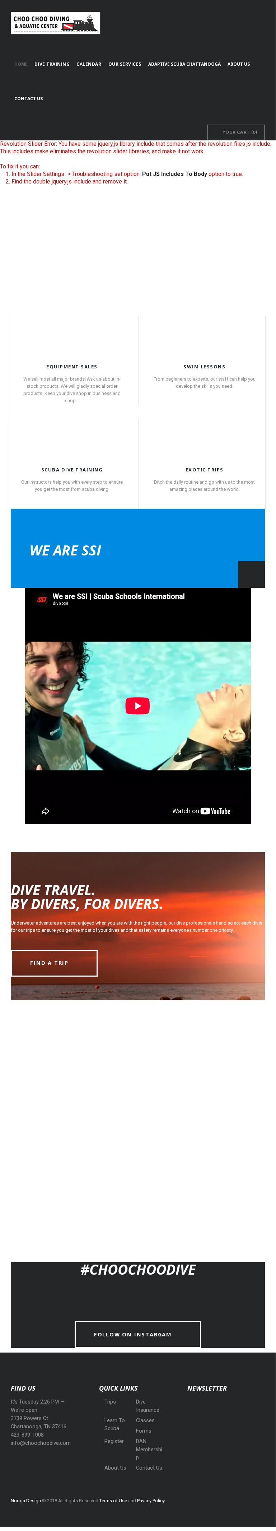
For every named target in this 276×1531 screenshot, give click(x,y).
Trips (110, 1402)
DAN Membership (149, 1449)
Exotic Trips (205, 469)
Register (114, 1441)
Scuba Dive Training (72, 469)
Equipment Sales (72, 366)
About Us (115, 1468)
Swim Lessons (204, 366)
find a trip (49, 962)
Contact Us (149, 1468)
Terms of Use (113, 1500)
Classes (145, 1420)
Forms (143, 1431)
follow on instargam (133, 1334)
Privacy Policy (151, 1500)
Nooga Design (26, 1500)
